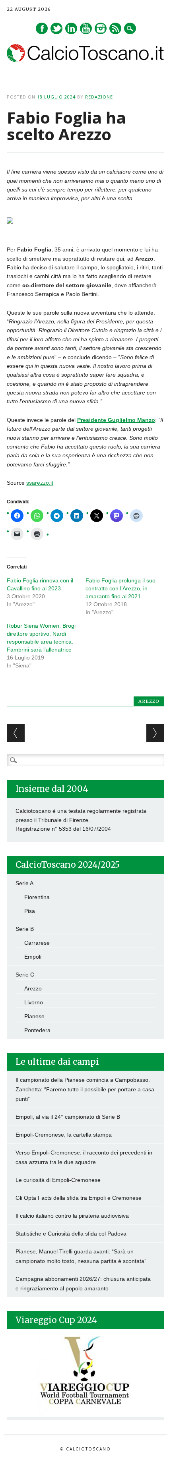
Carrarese (37, 943)
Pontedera (37, 1030)
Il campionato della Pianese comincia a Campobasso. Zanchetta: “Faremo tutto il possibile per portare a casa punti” (85, 1089)
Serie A (24, 883)
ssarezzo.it (39, 483)
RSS (115, 28)
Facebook (42, 28)
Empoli (32, 956)
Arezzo (148, 701)
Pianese (34, 1016)
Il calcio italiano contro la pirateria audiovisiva (72, 1216)
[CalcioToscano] (85, 60)
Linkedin (71, 28)
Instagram (101, 28)
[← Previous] (16, 733)
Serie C (25, 974)
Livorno (33, 1002)
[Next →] (155, 733)
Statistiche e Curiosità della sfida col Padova (71, 1233)
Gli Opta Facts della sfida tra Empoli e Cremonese (79, 1198)
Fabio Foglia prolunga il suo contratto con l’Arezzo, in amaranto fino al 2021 (120, 588)
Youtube (86, 28)
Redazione (99, 97)
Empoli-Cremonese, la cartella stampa (64, 1134)
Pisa (29, 911)
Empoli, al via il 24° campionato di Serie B (68, 1117)
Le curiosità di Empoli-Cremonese (58, 1180)
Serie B (25, 929)
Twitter (56, 28)
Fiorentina (37, 897)
